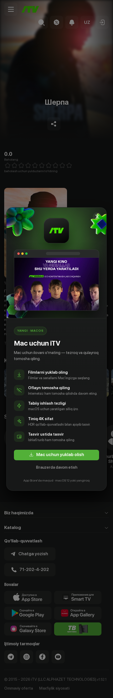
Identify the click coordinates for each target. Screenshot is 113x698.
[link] (56, 455)
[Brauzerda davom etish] (97, 216)
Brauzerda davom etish (56, 467)
